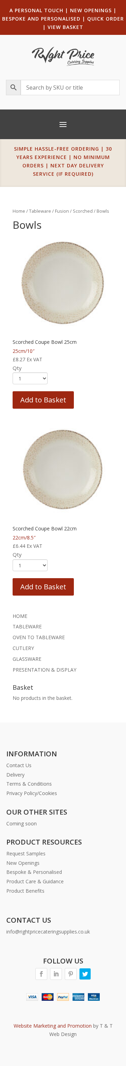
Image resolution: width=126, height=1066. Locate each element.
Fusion (62, 211)
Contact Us (18, 765)
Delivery (15, 774)
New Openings (23, 863)
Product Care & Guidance (35, 881)
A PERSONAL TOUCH (36, 10)
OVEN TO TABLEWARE (39, 637)
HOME (20, 616)
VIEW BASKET (65, 27)
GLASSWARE (27, 659)
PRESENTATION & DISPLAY (44, 669)
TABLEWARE (27, 626)
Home (19, 211)
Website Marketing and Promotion (53, 1025)
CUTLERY (23, 648)
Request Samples (26, 853)
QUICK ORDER (105, 18)
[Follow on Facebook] (41, 974)
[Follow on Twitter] (85, 974)
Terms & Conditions (29, 783)
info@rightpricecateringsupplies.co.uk (48, 931)
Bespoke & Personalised (34, 872)
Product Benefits (25, 890)
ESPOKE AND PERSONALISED (43, 18)
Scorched (83, 211)
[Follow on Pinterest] (71, 974)
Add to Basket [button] (43, 400)
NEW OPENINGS (91, 10)
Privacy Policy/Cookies (31, 793)
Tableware (40, 211)
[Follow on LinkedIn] (56, 974)
